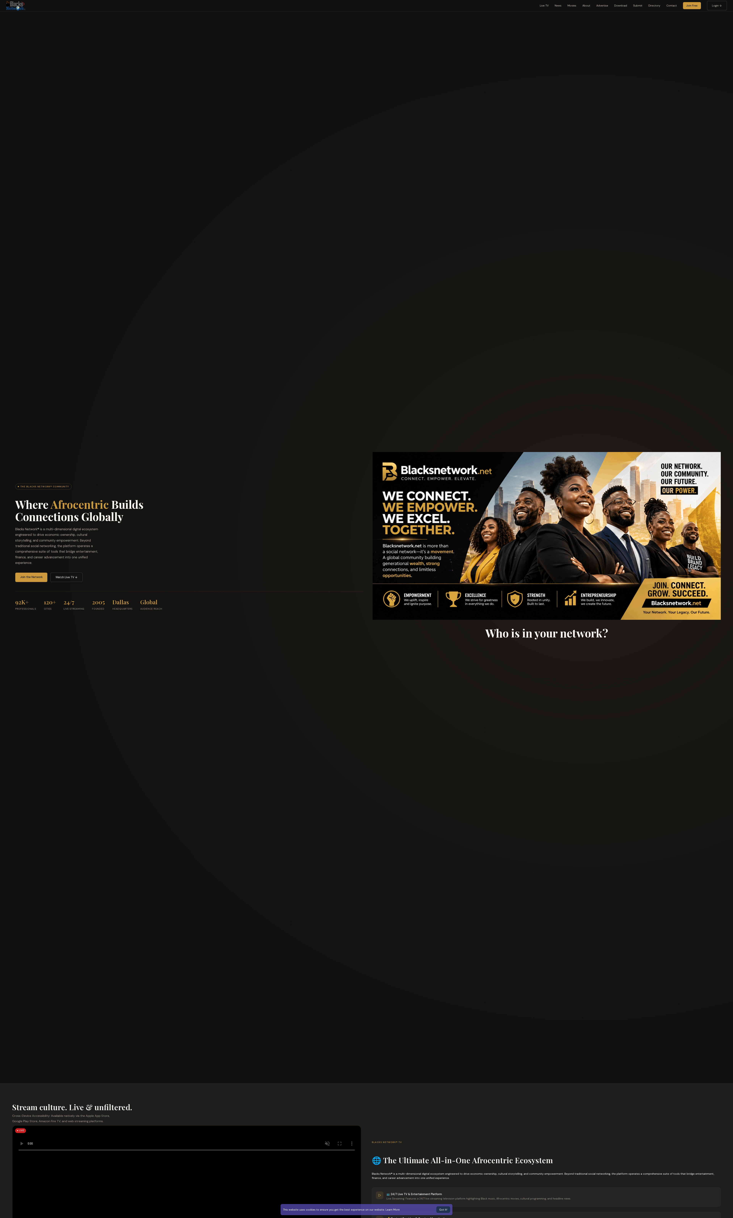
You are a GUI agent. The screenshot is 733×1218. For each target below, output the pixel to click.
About (586, 5)
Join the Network (31, 577)
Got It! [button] (443, 1209)
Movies (572, 5)
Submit (637, 5)
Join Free (691, 5)
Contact (671, 5)
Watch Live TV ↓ (66, 577)
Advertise (602, 5)
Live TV (544, 5)
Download (620, 5)
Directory (654, 5)
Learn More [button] (393, 1209)
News (558, 5)
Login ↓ (717, 5)
